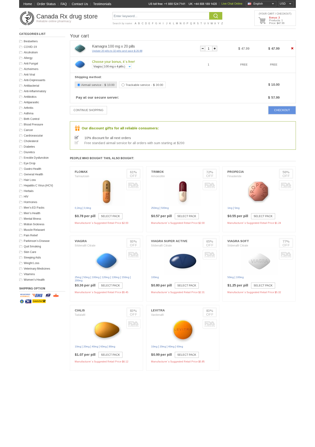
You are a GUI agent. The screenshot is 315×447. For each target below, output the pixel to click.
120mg (106, 277)
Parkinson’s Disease (37, 241)
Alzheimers (31, 69)
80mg (112, 346)
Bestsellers (31, 41)
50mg (86, 277)
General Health (33, 174)
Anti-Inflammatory (35, 91)
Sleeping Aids (32, 257)
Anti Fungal (31, 63)
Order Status (46, 4)
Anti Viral (29, 74)
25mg (78, 277)
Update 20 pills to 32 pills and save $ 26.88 (117, 50)
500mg (165, 208)
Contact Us (80, 4)
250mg (155, 208)
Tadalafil (80, 314)
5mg (237, 208)
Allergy (28, 58)
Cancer (28, 130)
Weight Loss (31, 263)
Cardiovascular (33, 135)
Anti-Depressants (34, 80)
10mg (78, 346)
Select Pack (110, 216)
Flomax (81, 171)
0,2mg (78, 208)
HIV (26, 196)
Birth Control (31, 119)
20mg (86, 346)
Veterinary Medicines (37, 268)
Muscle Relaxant (34, 229)
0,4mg (87, 208)
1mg (229, 208)
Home (28, 4)
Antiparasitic (31, 102)
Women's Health (34, 279)
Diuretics (29, 152)
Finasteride (234, 176)
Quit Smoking (32, 246)
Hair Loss (30, 180)
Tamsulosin (82, 176)
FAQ (64, 4)
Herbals (28, 191)
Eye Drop (29, 163)
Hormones (30, 202)
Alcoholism (31, 52)
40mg (95, 346)
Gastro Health (32, 168)
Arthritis (28, 107)
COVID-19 (30, 47)
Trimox (157, 171)
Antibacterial (31, 85)
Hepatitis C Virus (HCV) (38, 185)
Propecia (235, 171)
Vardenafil (157, 314)
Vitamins (29, 274)
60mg (103, 346)
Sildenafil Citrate (85, 245)
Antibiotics (30, 96)
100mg (96, 277)
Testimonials (102, 4)
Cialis (80, 310)
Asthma (28, 113)
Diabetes (29, 146)
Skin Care (30, 252)
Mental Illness (32, 218)
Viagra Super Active (169, 241)
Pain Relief (31, 235)
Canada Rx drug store (67, 16)
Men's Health (32, 213)
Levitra (158, 310)
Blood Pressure (33, 124)
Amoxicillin (158, 176)
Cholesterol (31, 141)
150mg (125, 277)
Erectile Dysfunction (36, 157)
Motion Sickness (34, 224)
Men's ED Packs (34, 207)
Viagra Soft (238, 241)
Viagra (81, 241)
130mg (115, 277)
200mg (79, 280)
